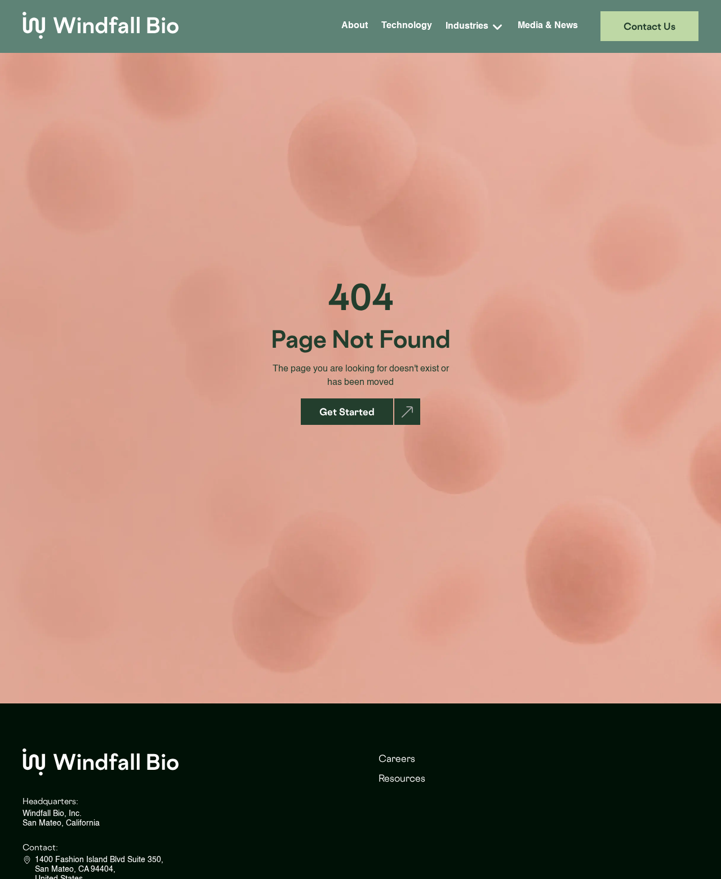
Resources (402, 778)
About (354, 25)
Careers (397, 758)
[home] (101, 26)
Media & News (548, 25)
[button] (475, 26)
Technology (406, 25)
